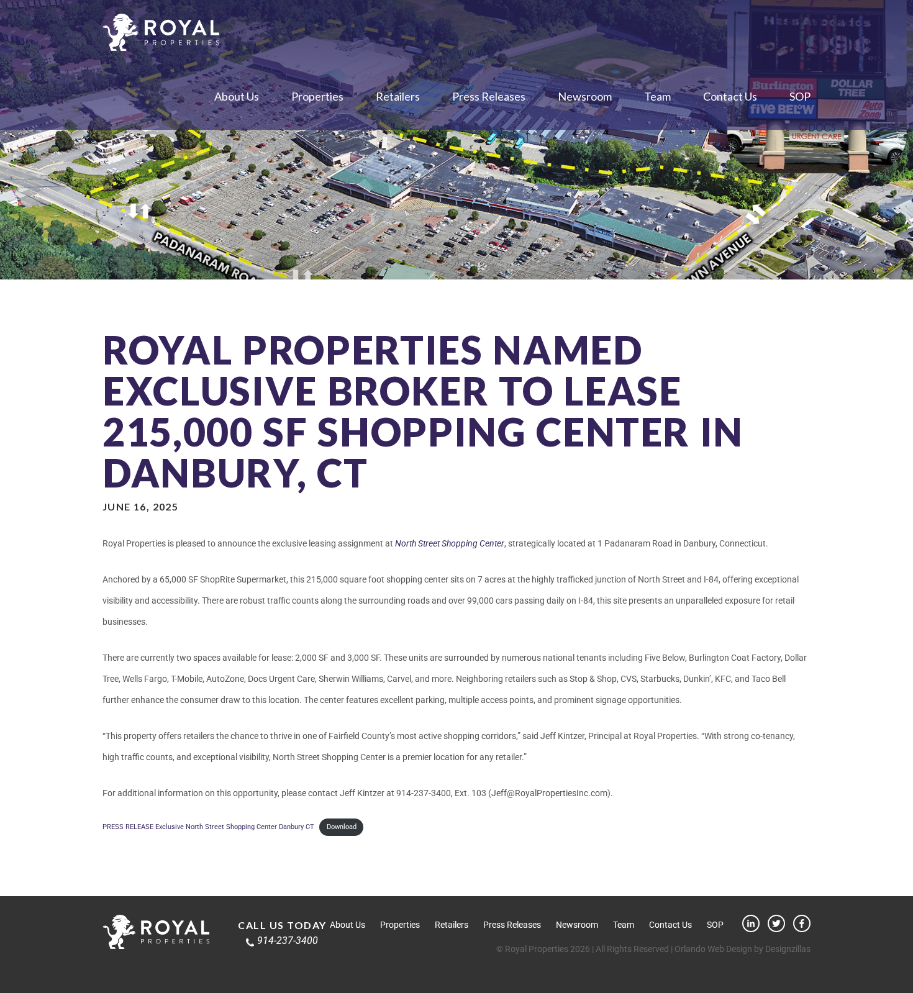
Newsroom (585, 96)
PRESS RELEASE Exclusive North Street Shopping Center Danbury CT (208, 827)
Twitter (776, 923)
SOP (800, 96)
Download (342, 827)
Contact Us (730, 96)
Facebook (802, 923)
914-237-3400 (287, 940)
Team (657, 96)
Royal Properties (160, 32)
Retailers (398, 96)
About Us (236, 96)
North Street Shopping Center (449, 543)
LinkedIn (751, 923)
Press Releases (488, 96)
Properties (317, 96)
